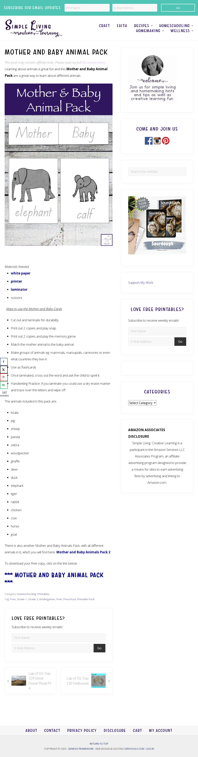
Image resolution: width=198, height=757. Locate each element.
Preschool (69, 599)
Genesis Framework (81, 748)
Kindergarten (47, 599)
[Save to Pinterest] (4, 377)
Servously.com (134, 748)
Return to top (99, 743)
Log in (150, 748)
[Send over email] (4, 385)
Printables (43, 594)
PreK (59, 599)
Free (13, 599)
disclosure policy (94, 62)
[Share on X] (4, 369)
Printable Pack (86, 599)
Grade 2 (33, 599)
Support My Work (140, 282)
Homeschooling (26, 594)
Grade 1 (22, 599)
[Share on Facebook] (4, 362)
